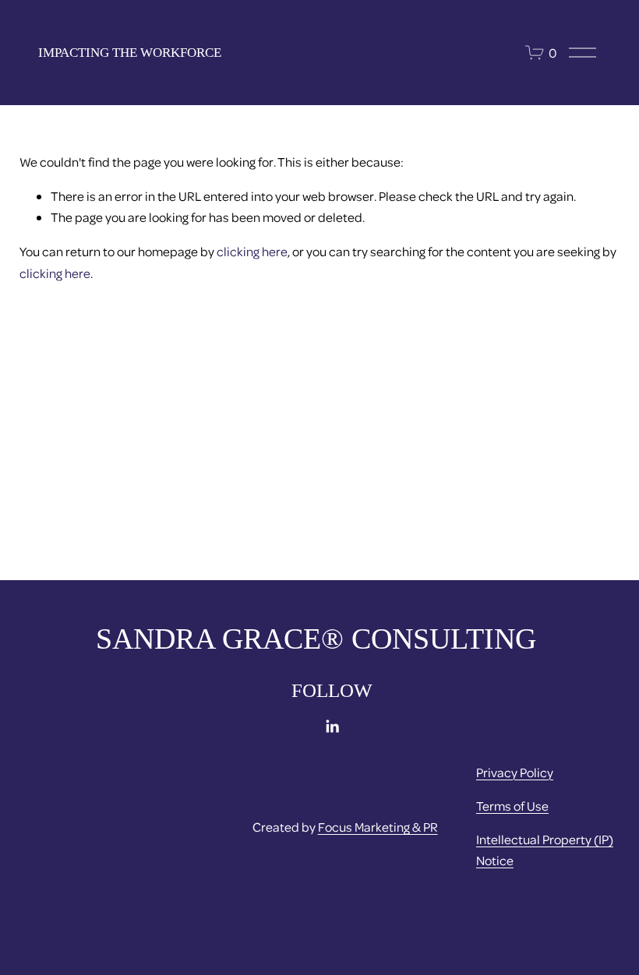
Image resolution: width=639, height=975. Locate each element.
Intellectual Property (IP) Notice (544, 849)
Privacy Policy (514, 772)
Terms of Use (512, 805)
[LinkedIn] (332, 726)
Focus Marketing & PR (378, 826)
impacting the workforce (129, 52)
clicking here (252, 251)
